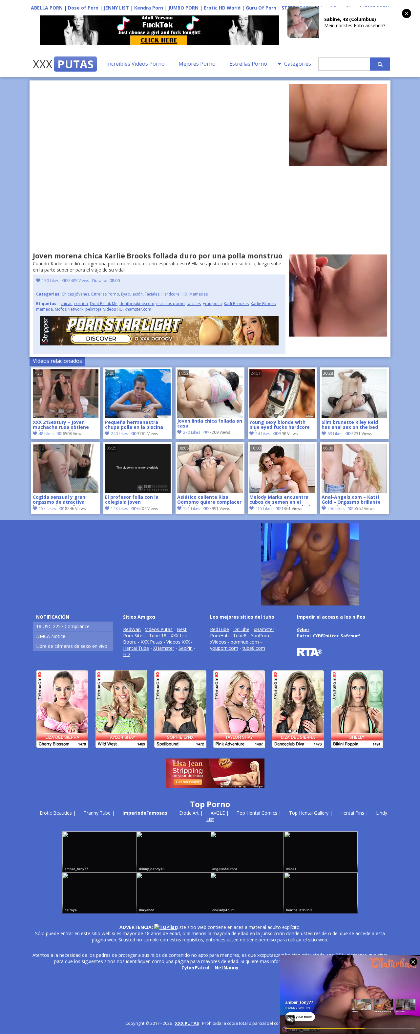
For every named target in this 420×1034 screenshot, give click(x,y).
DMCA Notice (50, 636)
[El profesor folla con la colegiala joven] (138, 491)
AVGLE (218, 813)
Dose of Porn (83, 8)
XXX (63, 64)
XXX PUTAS (187, 1023)
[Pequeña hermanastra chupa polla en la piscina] (138, 416)
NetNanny (227, 967)
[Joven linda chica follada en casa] (210, 393)
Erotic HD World (222, 8)
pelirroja (93, 309)
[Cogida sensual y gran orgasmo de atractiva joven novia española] (65, 491)
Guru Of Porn (261, 8)
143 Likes (119, 508)
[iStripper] (210, 751)
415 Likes (263, 508)
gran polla (212, 303)
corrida (81, 303)
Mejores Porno (197, 63)
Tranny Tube (97, 813)
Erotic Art (189, 813)
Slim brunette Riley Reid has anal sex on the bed (350, 425)
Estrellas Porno (248, 63)
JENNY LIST (116, 8)
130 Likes (50, 280)
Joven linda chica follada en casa (209, 423)
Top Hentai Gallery (308, 813)
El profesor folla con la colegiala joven (131, 500)
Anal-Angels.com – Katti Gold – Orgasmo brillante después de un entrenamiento (351, 500)
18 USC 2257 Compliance (63, 626)
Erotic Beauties (56, 813)
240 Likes (119, 433)
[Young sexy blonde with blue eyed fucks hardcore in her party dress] (282, 416)
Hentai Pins (352, 813)
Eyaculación (132, 294)
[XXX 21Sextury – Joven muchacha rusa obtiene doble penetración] (65, 416)
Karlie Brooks (263, 303)
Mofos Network (69, 309)
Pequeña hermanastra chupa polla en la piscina (134, 425)
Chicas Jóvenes (75, 294)
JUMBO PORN (183, 8)
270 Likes (191, 432)
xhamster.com (138, 309)
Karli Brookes (236, 303)
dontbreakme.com (136, 303)
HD (184, 294)
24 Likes (262, 433)
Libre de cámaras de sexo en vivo (71, 646)
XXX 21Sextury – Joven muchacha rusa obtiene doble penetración (61, 425)
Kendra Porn (148, 8)
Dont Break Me (103, 303)
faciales (194, 303)
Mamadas (198, 294)
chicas (66, 303)
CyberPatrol (195, 967)
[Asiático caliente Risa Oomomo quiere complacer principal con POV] (210, 491)
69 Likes (334, 433)
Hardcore (170, 294)
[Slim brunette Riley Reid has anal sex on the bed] (354, 416)
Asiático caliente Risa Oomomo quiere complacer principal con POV (209, 500)
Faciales (152, 294)
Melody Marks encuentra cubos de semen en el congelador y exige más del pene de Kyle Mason (282, 500)
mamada (44, 309)
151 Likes (191, 508)
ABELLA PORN (47, 8)
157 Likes (47, 508)
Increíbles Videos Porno (135, 63)
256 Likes (336, 508)
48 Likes (46, 433)
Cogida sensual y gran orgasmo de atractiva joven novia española (59, 500)
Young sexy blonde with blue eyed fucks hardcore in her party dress (279, 425)
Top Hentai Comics (257, 813)
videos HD (113, 309)
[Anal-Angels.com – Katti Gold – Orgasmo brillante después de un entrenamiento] (354, 491)
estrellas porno (170, 303)
